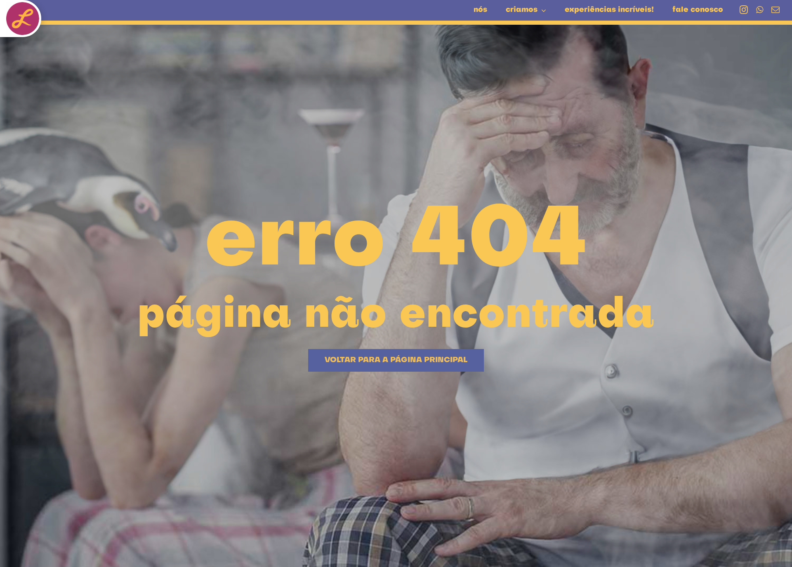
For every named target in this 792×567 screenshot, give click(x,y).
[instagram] (744, 10)
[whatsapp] (759, 10)
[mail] (775, 10)
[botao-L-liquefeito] (22, 6)
